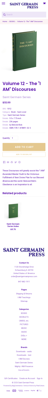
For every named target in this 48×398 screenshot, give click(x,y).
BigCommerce (17, 386)
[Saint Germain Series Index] (13, 211)
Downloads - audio (24, 351)
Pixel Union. (40, 386)
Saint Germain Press (26, 383)
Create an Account (27, 378)
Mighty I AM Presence (24, 366)
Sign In (39, 378)
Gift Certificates (11, 378)
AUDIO (24, 332)
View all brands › (24, 370)
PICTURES (24, 324)
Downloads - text (24, 355)
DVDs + (24, 335)
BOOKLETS (24, 317)
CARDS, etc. (24, 321)
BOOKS (24, 313)
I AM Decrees (24, 359)
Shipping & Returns (24, 294)
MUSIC (24, 328)
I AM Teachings (24, 297)
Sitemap (24, 301)
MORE (24, 339)
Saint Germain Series (24, 362)
